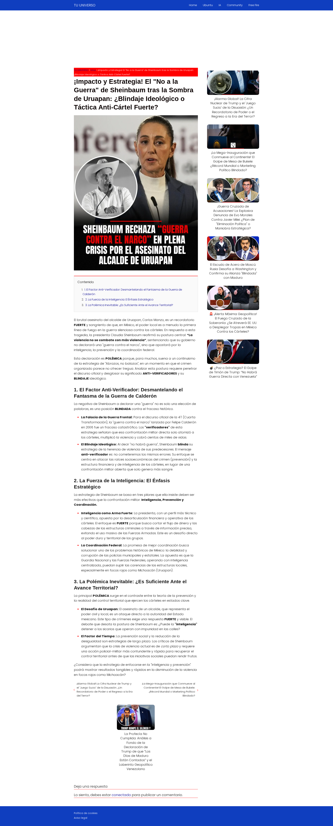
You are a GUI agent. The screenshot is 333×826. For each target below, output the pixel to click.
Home (193, 5)
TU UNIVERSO (84, 5)
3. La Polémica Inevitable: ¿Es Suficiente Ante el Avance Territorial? (129, 305)
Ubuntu (208, 5)
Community (235, 5)
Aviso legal (80, 818)
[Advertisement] (166, 40)
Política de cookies (85, 813)
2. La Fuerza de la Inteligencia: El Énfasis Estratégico (119, 300)
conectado (121, 794)
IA (220, 5)
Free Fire (254, 5)
